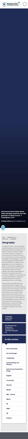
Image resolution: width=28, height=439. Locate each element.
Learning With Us (11, 237)
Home (3, 237)
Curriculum (5, 239)
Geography (13, 239)
